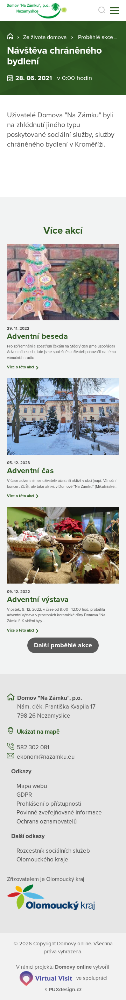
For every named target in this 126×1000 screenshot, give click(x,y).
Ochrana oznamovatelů (46, 821)
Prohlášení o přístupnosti (48, 803)
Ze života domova (44, 37)
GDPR (24, 794)
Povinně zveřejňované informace (59, 812)
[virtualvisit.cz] (46, 978)
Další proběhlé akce (63, 645)
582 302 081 (33, 747)
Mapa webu (31, 786)
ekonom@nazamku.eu (46, 756)
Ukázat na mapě (38, 731)
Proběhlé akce (95, 37)
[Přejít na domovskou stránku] (37, 10)
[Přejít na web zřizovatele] (63, 897)
